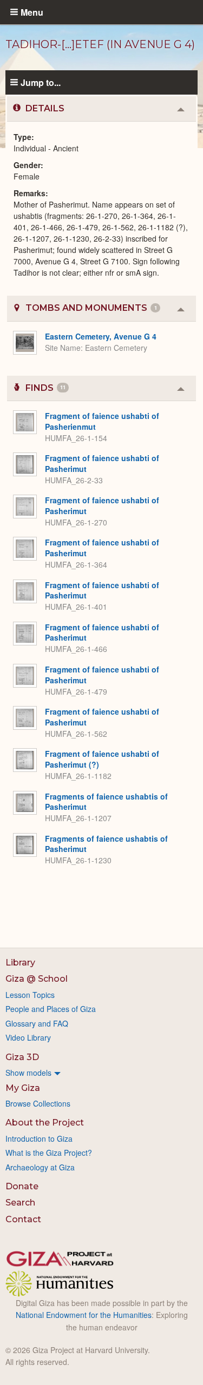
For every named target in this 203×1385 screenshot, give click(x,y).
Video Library (28, 1037)
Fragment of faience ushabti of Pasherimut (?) (102, 759)
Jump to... (41, 82)
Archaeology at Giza (40, 1167)
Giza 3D (22, 1057)
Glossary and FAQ (36, 1023)
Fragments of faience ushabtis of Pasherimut (106, 802)
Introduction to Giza (39, 1138)
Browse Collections (37, 1103)
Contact (23, 1219)
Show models (28, 1072)
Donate (21, 1186)
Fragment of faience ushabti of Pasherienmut (102, 421)
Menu (32, 12)
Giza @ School (36, 979)
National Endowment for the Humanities (84, 1314)
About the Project (44, 1122)
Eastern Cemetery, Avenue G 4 (100, 336)
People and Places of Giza (50, 1008)
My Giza (22, 1088)
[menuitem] (101, 1072)
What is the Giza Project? (48, 1152)
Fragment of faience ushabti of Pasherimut (102, 463)
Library (20, 962)
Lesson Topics (30, 994)
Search (20, 1202)
